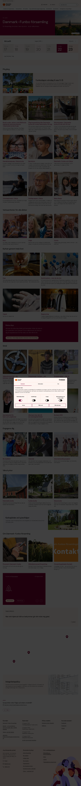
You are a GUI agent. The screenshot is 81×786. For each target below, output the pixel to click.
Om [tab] (58, 383)
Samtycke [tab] (23, 383)
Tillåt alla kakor (57, 405)
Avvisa (23, 405)
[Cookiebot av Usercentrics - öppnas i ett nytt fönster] (61, 380)
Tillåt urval (40, 405)
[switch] (34, 400)
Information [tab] (40, 383)
